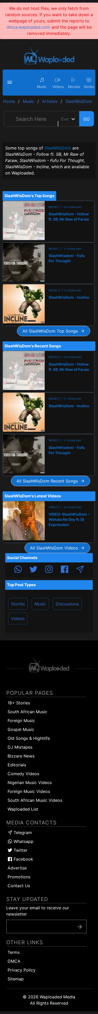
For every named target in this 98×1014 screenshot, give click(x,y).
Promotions (19, 876)
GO (86, 119)
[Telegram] (80, 570)
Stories (18, 603)
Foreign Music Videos (29, 791)
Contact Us (19, 885)
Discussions (67, 603)
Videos (18, 618)
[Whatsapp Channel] (18, 570)
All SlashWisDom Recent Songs (48, 481)
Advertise (17, 868)
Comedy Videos (23, 773)
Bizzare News (21, 756)
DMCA (14, 961)
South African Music (27, 711)
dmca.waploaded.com (28, 27)
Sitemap (16, 978)
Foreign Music (21, 720)
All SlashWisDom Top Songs (51, 331)
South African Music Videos (35, 800)
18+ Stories (19, 702)
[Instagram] (49, 570)
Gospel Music (21, 729)
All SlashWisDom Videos (55, 547)
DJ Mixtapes (20, 747)
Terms (14, 952)
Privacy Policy (22, 970)
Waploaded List (23, 809)
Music (40, 603)
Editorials (17, 764)
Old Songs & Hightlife (29, 738)
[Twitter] (33, 570)
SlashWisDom (57, 148)
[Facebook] (64, 570)
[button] (10, 83)
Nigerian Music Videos (30, 782)
